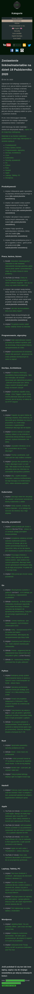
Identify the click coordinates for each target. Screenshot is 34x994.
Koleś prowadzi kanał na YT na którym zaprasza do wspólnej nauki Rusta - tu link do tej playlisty (18, 761)
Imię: (3, 980)
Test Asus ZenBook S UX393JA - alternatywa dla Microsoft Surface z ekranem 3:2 (18, 875)
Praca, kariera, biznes (13, 148)
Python (7, 165)
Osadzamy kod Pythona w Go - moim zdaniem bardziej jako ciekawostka (17, 643)
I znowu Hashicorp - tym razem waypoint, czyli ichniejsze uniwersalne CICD (17, 623)
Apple (7, 173)
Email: (27, 980)
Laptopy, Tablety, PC (12, 175)
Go (6, 163)
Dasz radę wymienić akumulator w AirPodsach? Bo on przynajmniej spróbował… (18, 857)
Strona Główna (17, 18)
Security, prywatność (12, 160)
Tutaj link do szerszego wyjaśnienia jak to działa (18, 614)
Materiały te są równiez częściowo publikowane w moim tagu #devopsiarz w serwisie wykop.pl (16, 138)
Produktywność (10, 145)
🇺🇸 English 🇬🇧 (17, 28)
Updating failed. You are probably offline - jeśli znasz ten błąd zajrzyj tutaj (18, 926)
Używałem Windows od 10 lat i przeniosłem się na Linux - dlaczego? (17, 448)
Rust (7, 168)
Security (17, 31)
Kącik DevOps (17, 36)
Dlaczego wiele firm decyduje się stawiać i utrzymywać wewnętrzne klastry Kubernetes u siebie (18, 499)
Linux (7, 155)
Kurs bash (17, 38)
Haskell (8, 170)
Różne (17, 23)
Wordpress (9, 178)
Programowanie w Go (17, 26)
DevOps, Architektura (13, 153)
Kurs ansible (17, 33)
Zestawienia (17, 21)
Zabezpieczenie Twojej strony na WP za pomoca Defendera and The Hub (18, 947)
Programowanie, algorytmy (15, 150)
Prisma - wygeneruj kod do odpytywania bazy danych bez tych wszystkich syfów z (18, 653)
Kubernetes (9, 158)
